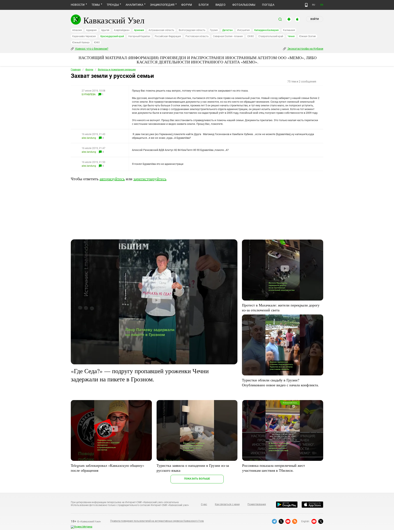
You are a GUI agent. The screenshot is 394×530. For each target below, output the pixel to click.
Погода (268, 4)
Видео (220, 4)
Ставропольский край (270, 36)
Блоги (203, 4)
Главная (76, 69)
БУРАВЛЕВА (89, 94)
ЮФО (97, 42)
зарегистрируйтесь (149, 178)
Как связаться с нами (227, 504)
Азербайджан (121, 30)
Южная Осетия (307, 36)
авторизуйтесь (112, 178)
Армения (139, 30)
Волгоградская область (192, 30)
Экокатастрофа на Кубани (305, 48)
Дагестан (227, 30)
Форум (186, 4)
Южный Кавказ (80, 42)
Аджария (91, 30)
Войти (314, 19)
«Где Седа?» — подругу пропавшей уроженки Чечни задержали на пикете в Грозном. (140, 375)
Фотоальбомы (243, 4)
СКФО (250, 36)
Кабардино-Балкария (266, 30)
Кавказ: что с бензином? (91, 48)
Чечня (291, 36)
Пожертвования (256, 504)
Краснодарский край (112, 36)
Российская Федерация (168, 36)
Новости (78, 4)
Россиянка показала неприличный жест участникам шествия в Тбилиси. (273, 468)
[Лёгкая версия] (306, 5)
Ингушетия (243, 30)
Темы (96, 4)
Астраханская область (161, 30)
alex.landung (89, 138)
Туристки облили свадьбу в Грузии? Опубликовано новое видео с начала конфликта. (280, 382)
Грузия (214, 30)
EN (321, 4)
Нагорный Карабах (139, 36)
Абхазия (77, 30)
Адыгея (105, 30)
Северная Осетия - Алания (228, 36)
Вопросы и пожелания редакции (117, 69)
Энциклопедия (162, 4)
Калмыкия (289, 30)
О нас (204, 504)
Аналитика (134, 4)
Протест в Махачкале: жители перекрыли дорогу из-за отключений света (281, 307)
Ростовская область (197, 36)
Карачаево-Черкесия (84, 36)
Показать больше (197, 478)
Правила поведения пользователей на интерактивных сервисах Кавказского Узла (157, 521)
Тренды (113, 4)
